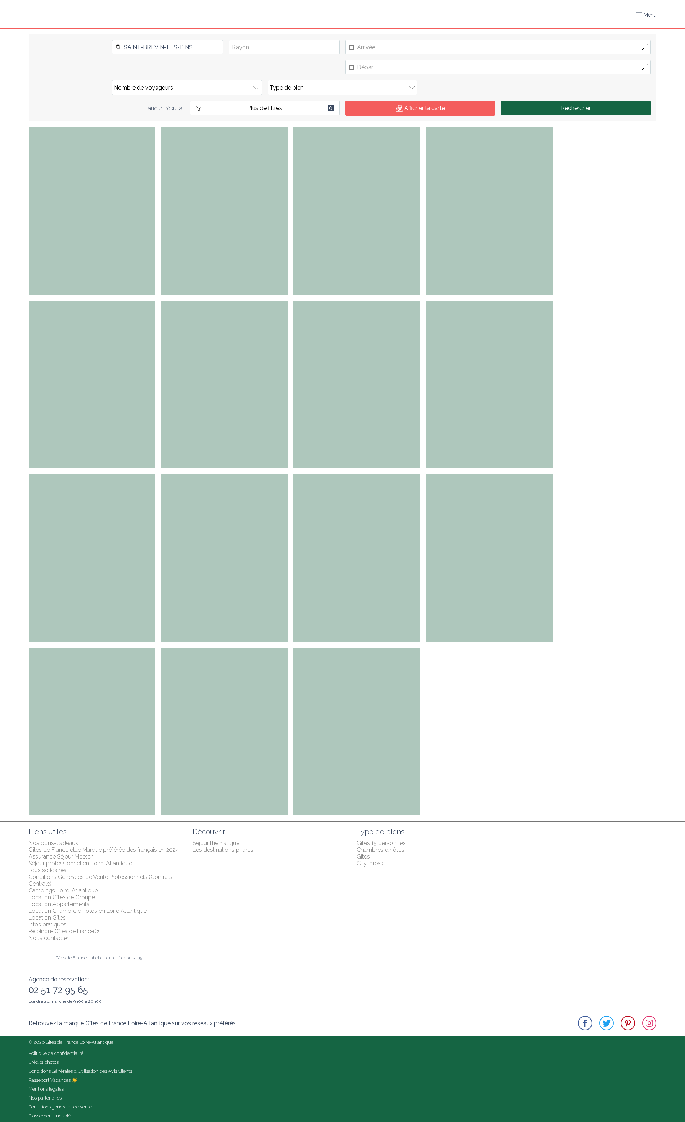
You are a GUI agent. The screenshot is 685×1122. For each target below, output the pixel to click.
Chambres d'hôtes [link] (380, 849)
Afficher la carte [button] (424, 108)
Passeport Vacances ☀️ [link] (53, 1080)
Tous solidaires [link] (47, 870)
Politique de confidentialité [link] (56, 1053)
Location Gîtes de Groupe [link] (62, 897)
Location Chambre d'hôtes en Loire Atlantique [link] (88, 910)
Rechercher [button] (576, 108)
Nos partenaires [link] (45, 1098)
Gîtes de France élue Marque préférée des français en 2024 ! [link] (105, 849)
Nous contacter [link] (48, 938)
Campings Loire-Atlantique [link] (63, 890)
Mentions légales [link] (46, 1089)
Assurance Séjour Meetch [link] (61, 856)
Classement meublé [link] (50, 1115)
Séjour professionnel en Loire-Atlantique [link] (80, 863)
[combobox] (167, 47)
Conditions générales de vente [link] (60, 1107)
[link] (585, 1023)
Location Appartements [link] (59, 904)
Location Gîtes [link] (47, 917)
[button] (646, 15)
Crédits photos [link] (44, 1062)
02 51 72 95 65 (58, 990)
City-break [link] (370, 863)
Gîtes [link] (363, 856)
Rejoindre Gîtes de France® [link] (64, 931)
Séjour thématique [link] (216, 843)
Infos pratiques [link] (47, 924)
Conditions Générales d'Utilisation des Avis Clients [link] (80, 1071)
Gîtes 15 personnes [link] (381, 843)
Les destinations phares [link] (223, 849)
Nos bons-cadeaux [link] (53, 843)
